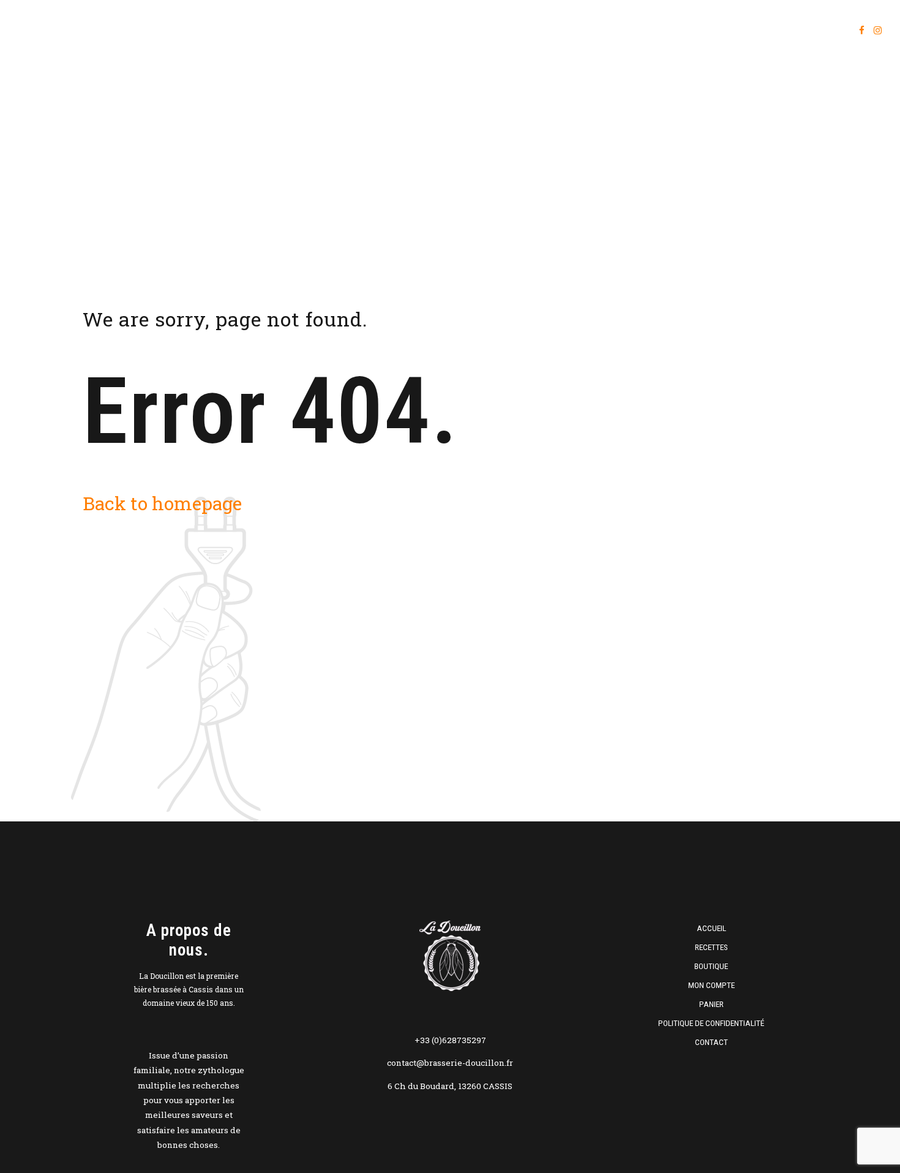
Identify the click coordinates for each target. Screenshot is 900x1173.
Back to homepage (162, 503)
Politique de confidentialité (711, 1023)
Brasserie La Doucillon (101, 30)
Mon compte (746, 30)
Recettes (605, 30)
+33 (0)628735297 (450, 1040)
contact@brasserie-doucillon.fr (450, 1062)
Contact (711, 1042)
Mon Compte (711, 985)
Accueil (540, 30)
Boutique (672, 30)
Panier (815, 30)
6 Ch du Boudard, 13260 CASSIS (450, 1086)
